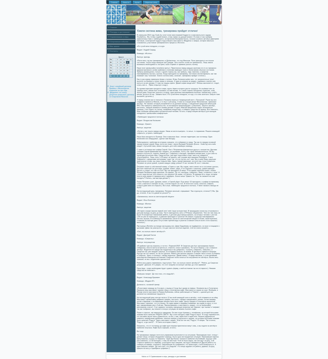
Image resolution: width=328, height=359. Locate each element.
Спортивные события (119, 42)
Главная (114, 2)
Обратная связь (151, 2)
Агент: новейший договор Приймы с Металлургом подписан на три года (120, 88)
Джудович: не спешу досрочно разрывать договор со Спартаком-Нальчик (121, 94)
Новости (126, 2)
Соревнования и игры (119, 37)
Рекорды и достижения (120, 32)
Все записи (114, 46)
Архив (137, 2)
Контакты (114, 51)
